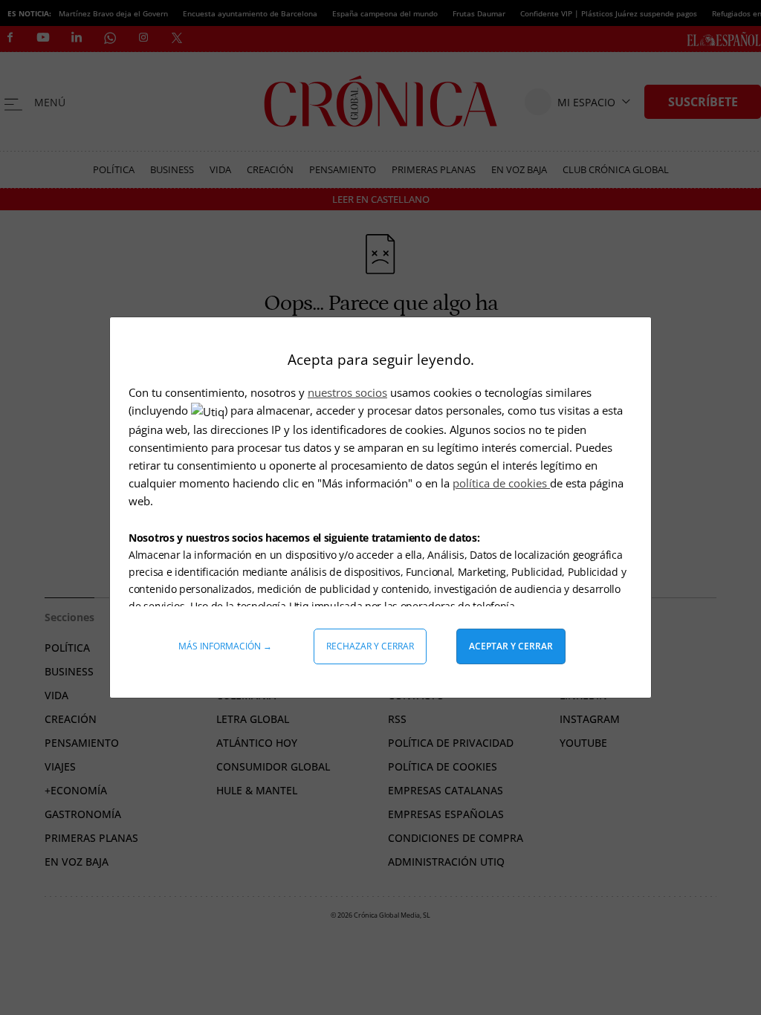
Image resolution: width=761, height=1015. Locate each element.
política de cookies (501, 483)
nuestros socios (347, 392)
